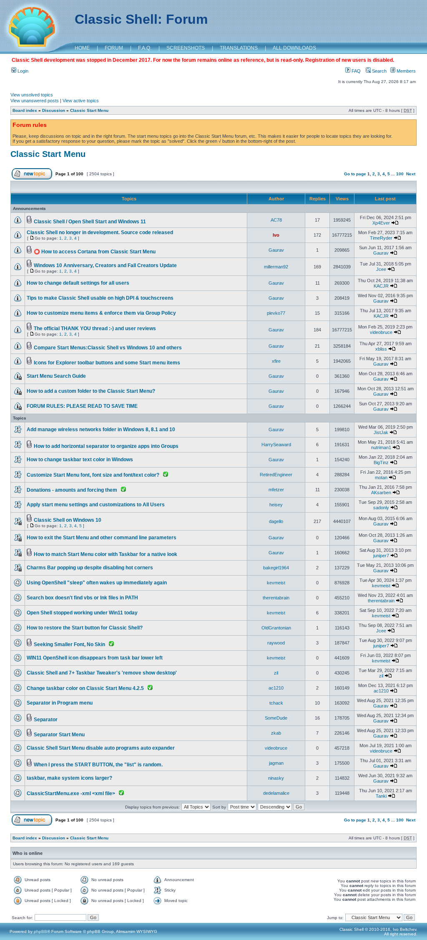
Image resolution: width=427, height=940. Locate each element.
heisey (276, 504)
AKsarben (381, 492)
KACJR (381, 285)
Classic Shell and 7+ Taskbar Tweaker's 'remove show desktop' (102, 673)
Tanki (381, 795)
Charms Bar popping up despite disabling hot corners (90, 568)
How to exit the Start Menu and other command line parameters (101, 538)
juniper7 (381, 555)
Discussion (53, 110)
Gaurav (276, 250)
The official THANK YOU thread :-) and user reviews (95, 328)
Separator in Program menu (60, 703)
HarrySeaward (276, 444)
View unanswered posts (34, 100)
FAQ (355, 70)
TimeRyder (381, 237)
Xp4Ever (381, 222)
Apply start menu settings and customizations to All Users (96, 505)
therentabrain (276, 597)
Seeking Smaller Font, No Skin (69, 644)
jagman (276, 763)
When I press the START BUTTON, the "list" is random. (98, 765)
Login (22, 70)
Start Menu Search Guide (56, 376)
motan (381, 477)
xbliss (381, 348)
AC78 (276, 219)
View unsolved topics (31, 94)
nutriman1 (381, 447)
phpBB (40, 931)
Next (410, 174)
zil (276, 672)
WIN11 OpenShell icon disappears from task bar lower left (95, 658)
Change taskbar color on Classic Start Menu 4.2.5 (85, 688)
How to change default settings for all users (78, 283)
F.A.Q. (144, 48)
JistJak (381, 432)
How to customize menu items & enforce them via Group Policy (101, 313)
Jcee (381, 269)
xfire (276, 361)
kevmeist (276, 582)
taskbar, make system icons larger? (69, 778)
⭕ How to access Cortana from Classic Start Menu (95, 252)
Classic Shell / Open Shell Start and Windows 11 (90, 222)
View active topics (81, 100)
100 (400, 174)
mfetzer (276, 489)
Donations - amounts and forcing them (72, 490)
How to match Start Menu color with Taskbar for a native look (105, 554)
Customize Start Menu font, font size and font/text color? (93, 475)
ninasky (276, 778)
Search (379, 70)
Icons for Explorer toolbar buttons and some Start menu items (107, 363)
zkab (276, 732)
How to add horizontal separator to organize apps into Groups (106, 446)
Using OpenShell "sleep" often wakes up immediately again (97, 583)
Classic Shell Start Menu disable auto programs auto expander (101, 748)
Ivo (276, 235)
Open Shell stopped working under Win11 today (82, 613)
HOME (82, 48)
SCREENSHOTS (185, 48)
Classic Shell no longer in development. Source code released (100, 232)
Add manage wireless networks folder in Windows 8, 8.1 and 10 (101, 429)
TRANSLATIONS (239, 48)
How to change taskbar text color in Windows (80, 459)
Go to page (355, 174)
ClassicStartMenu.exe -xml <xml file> (71, 793)
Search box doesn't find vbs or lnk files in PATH (82, 598)
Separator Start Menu (59, 735)
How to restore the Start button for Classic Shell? (85, 628)
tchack (276, 702)
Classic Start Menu (89, 110)
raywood (276, 642)
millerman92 (276, 266)
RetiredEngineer (276, 474)
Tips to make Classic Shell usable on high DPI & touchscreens (100, 298)
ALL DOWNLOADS (294, 48)
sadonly (381, 507)
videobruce (381, 332)
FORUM (114, 48)
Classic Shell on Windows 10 (67, 520)
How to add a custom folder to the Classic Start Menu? (91, 391)
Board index (25, 110)
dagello (276, 521)
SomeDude (276, 717)
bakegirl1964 (276, 567)
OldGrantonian (276, 627)
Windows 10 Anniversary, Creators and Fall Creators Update (105, 265)
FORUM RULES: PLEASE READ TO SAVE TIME (82, 406)
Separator (46, 720)
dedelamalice (276, 793)
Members (405, 70)
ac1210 (276, 687)
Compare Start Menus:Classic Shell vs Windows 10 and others (108, 348)
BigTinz (381, 462)
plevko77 (276, 313)
